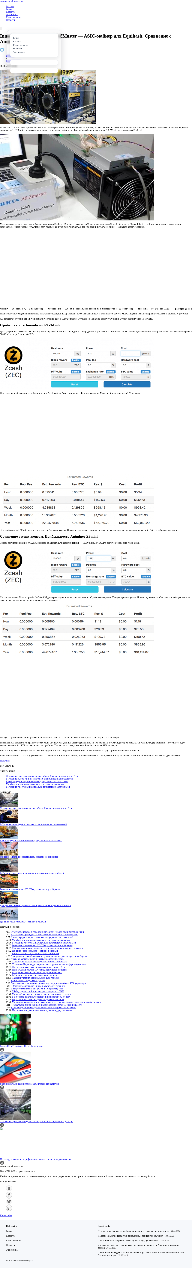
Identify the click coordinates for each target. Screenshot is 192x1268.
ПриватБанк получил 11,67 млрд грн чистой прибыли (39, 969)
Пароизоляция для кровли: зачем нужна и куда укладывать (42, 1010)
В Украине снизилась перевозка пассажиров (34, 975)
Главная (10, 6)
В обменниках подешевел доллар (28, 980)
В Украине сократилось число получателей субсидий (38, 986)
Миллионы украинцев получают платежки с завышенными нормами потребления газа (56, 1002)
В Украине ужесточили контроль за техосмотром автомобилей (38, 787)
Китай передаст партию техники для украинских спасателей (37, 781)
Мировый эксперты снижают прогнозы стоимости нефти (41, 994)
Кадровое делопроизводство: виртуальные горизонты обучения (43, 1007)
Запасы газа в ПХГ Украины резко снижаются (35, 953)
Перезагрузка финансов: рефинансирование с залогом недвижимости (46, 1005)
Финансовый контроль (11, 1)
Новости (10, 20)
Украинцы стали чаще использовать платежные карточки (29, 1084)
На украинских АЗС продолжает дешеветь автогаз (38, 999)
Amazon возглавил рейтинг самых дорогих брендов (37, 959)
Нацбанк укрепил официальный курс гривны (35, 978)
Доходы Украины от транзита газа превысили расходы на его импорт (35, 905)
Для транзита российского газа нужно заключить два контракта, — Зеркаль (49, 956)
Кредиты (10, 12)
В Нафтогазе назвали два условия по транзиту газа (37, 988)
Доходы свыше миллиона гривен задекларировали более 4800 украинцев (48, 983)
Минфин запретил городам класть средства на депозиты (35, 784)
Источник (5, 760)
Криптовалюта (13, 17)
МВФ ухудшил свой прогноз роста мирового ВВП (38, 991)
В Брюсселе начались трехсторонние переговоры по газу (41, 996)
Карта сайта (6, 1215)
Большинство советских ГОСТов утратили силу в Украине (30, 889)
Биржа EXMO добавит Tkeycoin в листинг (22, 1046)
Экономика (12, 14)
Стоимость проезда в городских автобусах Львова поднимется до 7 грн (42, 776)
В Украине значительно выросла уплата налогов (37, 972)
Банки (9, 9)
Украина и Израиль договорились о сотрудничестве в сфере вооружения (49, 964)
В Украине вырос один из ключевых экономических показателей (39, 778)
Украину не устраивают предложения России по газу (39, 961)
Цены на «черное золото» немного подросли (23, 921)
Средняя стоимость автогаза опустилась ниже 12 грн (39, 967)
